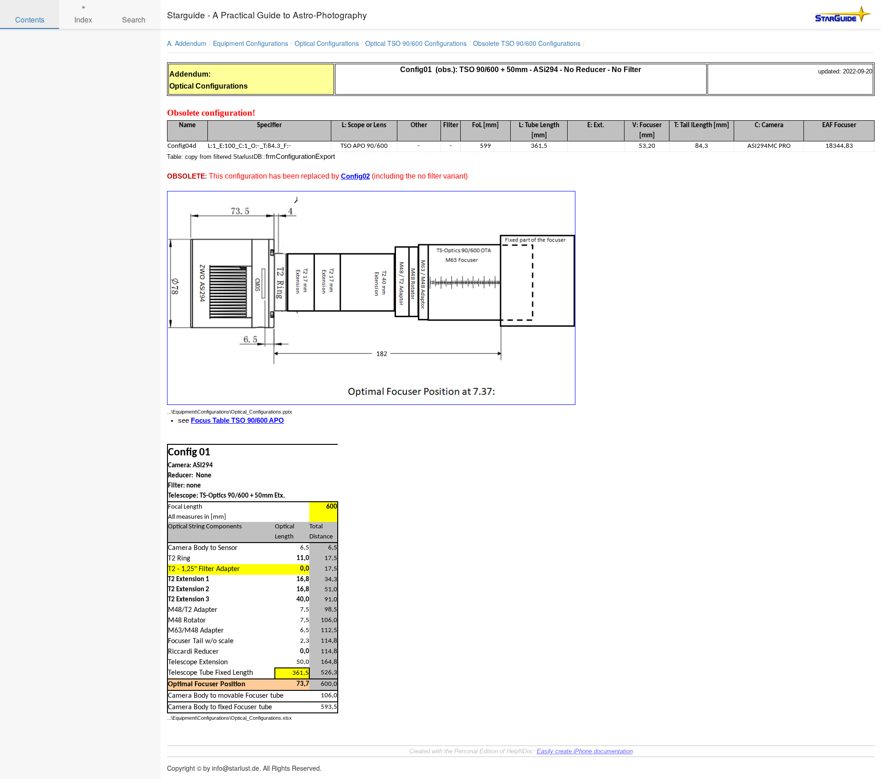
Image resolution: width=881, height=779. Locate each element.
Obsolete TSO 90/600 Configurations (526, 43)
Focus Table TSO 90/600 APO (237, 420)
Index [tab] (83, 19)
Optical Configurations (327, 43)
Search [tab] (133, 19)
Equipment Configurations (250, 43)
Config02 (355, 176)
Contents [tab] (30, 19)
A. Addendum (186, 43)
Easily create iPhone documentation (585, 751)
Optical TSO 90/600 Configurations (416, 43)
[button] (835, 43)
